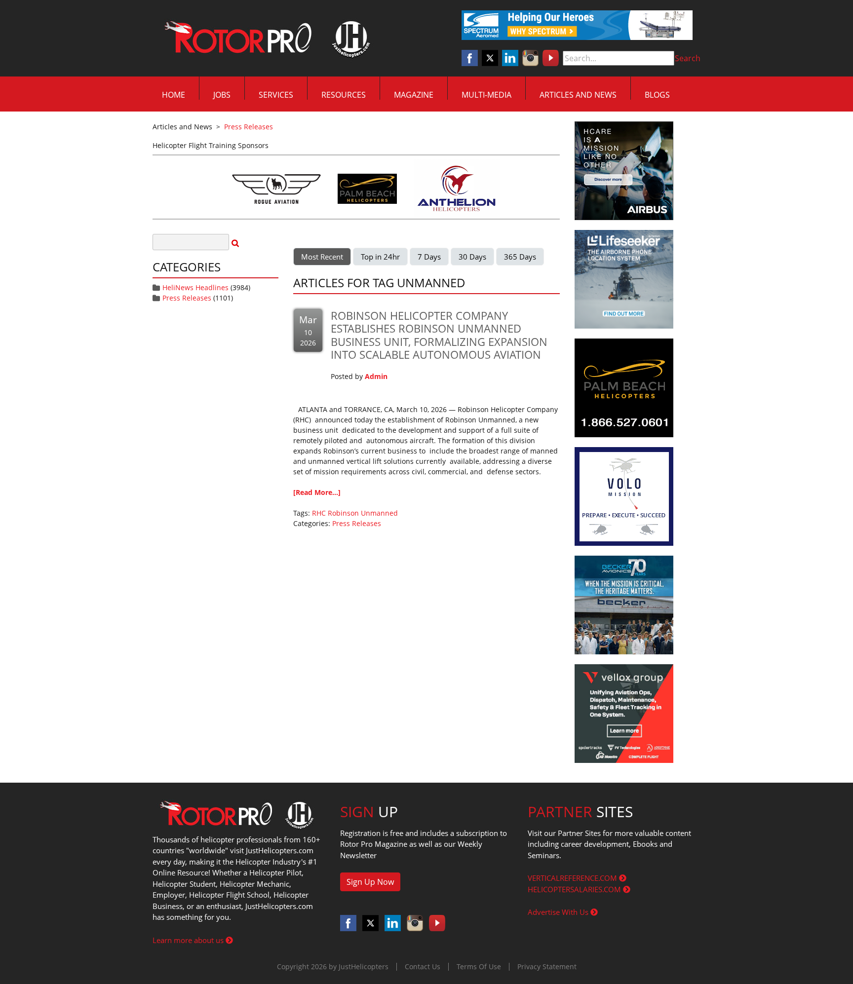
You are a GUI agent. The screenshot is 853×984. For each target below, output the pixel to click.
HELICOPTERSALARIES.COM (575, 889)
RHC (319, 513)
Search (687, 58)
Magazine (413, 94)
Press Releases (186, 298)
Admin (376, 376)
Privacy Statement (547, 966)
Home (173, 94)
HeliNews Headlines (195, 287)
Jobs (222, 94)
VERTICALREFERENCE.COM (573, 878)
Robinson (343, 513)
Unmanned (379, 513)
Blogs (657, 94)
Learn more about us (189, 940)
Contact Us (422, 966)
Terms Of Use (479, 966)
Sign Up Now (370, 881)
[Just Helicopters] (265, 38)
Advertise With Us (559, 912)
